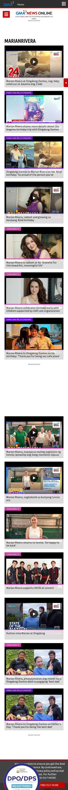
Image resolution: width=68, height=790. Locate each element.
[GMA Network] (8, 3)
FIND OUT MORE (50, 785)
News (20, 4)
